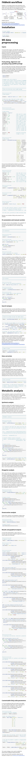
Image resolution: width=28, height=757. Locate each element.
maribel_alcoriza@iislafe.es (18, 755)
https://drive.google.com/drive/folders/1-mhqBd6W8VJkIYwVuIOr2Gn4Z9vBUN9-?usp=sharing (13, 24)
